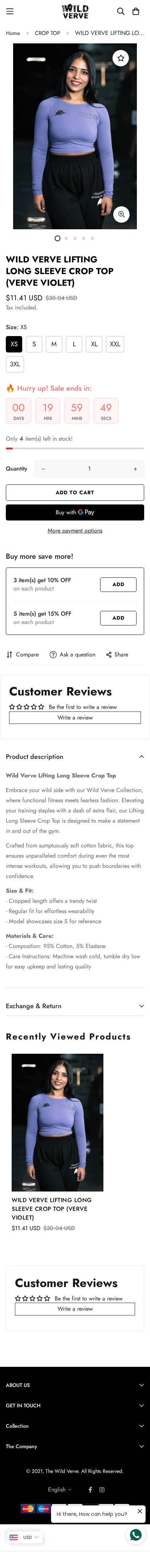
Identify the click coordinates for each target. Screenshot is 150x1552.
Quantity (16, 468)
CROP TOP (47, 33)
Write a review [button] (75, 717)
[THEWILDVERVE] (75, 11)
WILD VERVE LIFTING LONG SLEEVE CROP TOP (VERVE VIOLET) (52, 1209)
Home (13, 33)
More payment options (75, 530)
